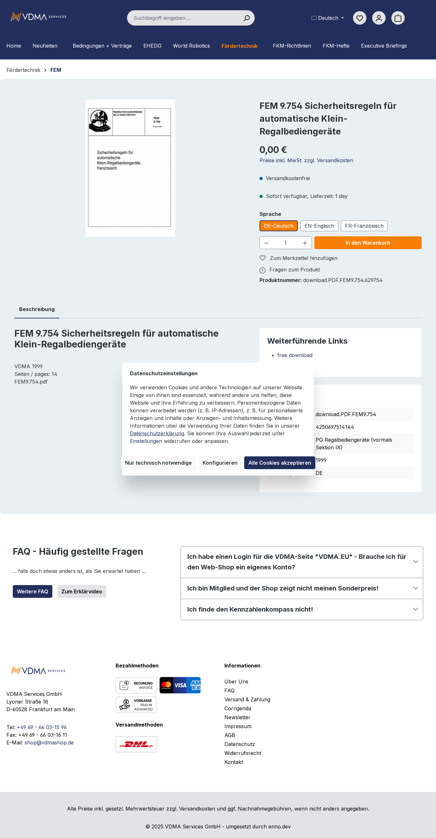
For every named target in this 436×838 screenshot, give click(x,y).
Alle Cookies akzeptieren (279, 463)
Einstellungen (146, 441)
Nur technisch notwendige (158, 463)
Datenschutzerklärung (157, 433)
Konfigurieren (220, 463)
